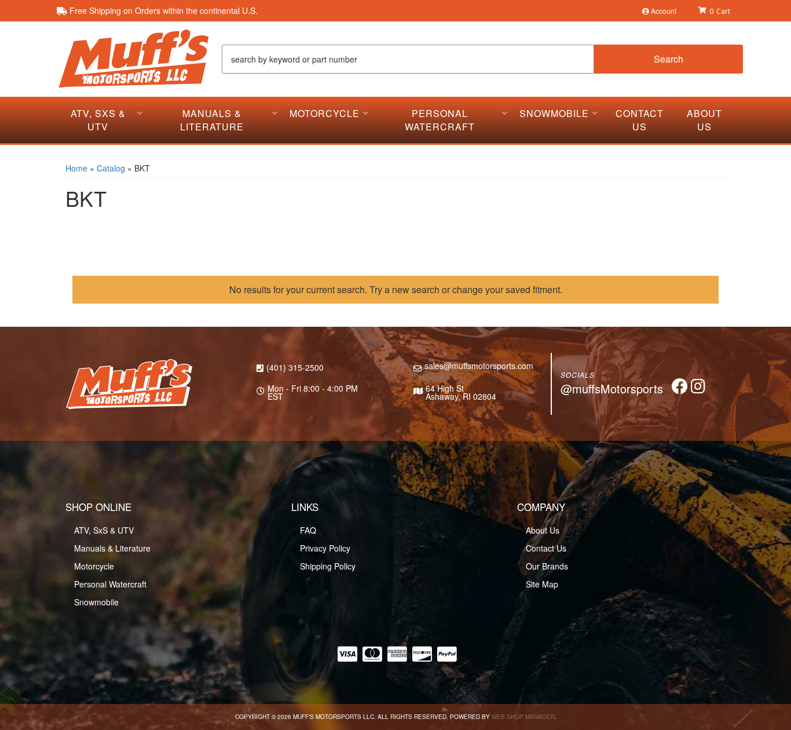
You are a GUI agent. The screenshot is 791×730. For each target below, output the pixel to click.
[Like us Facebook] (680, 389)
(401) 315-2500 (295, 367)
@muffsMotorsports (612, 388)
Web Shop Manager (523, 717)
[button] (482, 59)
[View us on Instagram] (698, 389)
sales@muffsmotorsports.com (478, 366)
